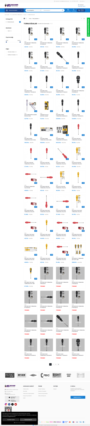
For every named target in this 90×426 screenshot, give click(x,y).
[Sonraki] (84, 19)
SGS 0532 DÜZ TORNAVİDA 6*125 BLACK (46, 43)
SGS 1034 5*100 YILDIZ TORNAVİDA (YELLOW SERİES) (45, 235)
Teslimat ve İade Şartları (28, 393)
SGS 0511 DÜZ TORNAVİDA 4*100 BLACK (78, 283)
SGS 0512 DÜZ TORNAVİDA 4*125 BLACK (30, 43)
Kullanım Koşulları (42, 391)
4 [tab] (46, 378)
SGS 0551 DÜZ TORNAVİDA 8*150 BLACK (78, 43)
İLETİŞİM (55, 386)
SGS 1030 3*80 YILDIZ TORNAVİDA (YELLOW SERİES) (45, 211)
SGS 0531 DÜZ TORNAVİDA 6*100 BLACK (78, 307)
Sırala (30, 18)
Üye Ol (84, 6)
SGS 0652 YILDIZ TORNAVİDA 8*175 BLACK (61, 91)
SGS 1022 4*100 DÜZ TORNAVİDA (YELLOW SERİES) (45, 163)
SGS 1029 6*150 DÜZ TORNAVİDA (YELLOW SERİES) (29, 211)
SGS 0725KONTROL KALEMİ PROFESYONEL (30, 115)
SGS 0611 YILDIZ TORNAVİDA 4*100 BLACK (62, 331)
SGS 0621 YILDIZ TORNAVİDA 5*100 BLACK (77, 67)
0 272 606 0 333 (74, 1)
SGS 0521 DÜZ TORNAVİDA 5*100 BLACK (30, 307)
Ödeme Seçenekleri (43, 393)
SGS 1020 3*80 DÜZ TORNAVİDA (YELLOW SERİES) (77, 139)
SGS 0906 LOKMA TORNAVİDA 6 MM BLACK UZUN (61, 115)
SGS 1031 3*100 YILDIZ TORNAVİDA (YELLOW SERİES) (61, 211)
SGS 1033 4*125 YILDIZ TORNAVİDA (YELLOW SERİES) (29, 235)
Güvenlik (25, 391)
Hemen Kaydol (77, 397)
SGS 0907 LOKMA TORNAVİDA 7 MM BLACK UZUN (77, 115)
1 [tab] (43, 378)
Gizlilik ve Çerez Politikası (20, 422)
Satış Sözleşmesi (42, 395)
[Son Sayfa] (58, 364)
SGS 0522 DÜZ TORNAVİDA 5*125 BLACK (46, 307)
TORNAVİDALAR (13, 21)
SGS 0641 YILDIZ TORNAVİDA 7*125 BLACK (61, 355)
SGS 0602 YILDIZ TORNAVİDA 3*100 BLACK (46, 67)
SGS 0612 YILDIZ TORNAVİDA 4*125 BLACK (61, 67)
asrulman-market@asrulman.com (62, 1)
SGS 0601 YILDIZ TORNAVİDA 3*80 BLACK (29, 67)
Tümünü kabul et (28, 419)
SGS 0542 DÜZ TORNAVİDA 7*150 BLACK (46, 331)
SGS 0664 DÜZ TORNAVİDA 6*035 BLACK (78, 91)
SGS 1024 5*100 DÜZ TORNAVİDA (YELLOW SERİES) (77, 163)
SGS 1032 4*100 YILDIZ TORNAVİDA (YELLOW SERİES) (77, 211)
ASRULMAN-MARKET (28, 386)
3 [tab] (45, 378)
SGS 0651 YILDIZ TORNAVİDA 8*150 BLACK (46, 91)
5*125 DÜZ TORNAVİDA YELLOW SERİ (29, 187)
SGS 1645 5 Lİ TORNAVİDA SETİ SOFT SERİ (77, 259)
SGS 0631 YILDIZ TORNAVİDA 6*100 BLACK (78, 331)
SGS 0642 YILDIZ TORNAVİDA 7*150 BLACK (30, 91)
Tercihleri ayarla (11, 419)
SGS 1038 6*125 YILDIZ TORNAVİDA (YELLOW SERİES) (45, 259)
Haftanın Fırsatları (13, 54)
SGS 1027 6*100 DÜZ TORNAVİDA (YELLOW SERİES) (61, 187)
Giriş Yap (80, 6)
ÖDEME (40, 386)
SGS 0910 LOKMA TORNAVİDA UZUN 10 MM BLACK (30, 139)
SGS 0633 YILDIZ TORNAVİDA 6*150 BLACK (46, 355)
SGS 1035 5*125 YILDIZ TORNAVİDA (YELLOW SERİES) (61, 235)
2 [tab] (44, 378)
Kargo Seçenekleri (27, 395)
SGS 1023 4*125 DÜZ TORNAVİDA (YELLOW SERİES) (61, 163)
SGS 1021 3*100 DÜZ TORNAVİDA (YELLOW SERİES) (29, 163)
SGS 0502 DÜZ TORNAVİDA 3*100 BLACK (62, 283)
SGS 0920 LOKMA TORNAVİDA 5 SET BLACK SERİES (61, 139)
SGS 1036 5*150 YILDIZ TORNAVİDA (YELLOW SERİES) (77, 235)
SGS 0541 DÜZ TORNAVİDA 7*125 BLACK (62, 43)
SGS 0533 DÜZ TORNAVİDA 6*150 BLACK (30, 331)
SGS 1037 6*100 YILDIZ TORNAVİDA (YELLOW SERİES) (29, 259)
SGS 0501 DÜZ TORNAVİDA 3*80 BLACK (46, 283)
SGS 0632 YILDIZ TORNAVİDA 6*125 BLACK (30, 355)
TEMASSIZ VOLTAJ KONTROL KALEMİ (44, 115)
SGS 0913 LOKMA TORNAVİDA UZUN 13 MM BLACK (45, 139)
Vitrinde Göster (12, 51)
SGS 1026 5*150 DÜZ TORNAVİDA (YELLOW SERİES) (45, 187)
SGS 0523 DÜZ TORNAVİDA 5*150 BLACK (62, 307)
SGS (25, 41)
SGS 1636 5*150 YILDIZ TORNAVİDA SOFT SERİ (29, 283)
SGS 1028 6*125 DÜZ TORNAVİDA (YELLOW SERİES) (77, 187)
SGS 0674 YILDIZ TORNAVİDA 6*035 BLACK (77, 355)
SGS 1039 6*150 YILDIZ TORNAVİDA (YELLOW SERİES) (61, 259)
